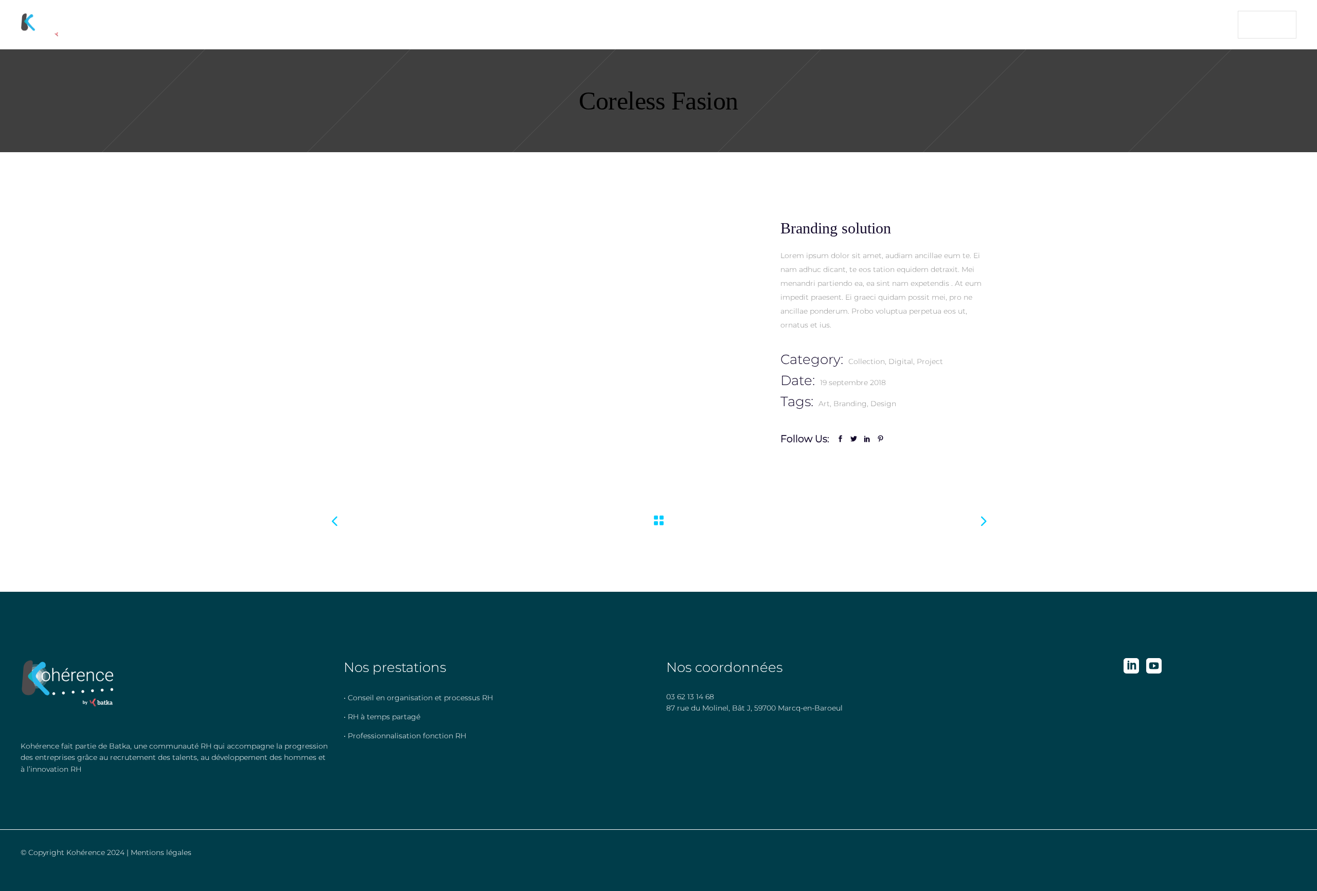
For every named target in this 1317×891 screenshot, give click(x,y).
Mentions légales (161, 852)
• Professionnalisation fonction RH (405, 735)
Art (824, 403)
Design (883, 403)
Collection (866, 361)
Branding (850, 403)
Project (930, 361)
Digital (900, 361)
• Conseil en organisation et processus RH (418, 697)
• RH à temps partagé (382, 716)
